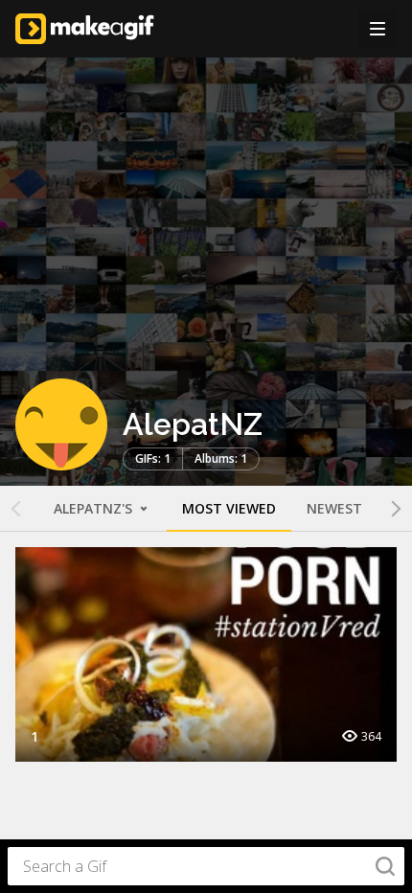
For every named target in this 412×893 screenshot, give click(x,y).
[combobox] (206, 866)
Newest (334, 508)
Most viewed (229, 508)
